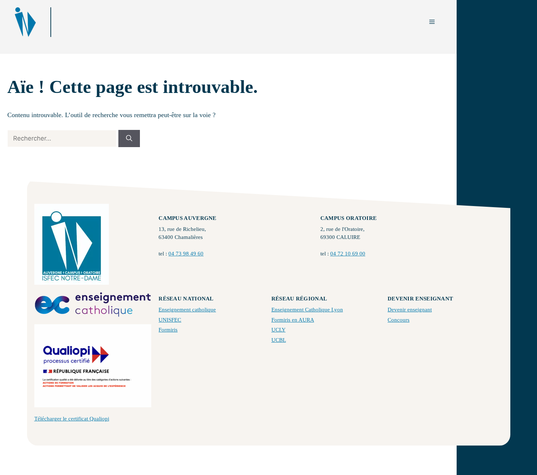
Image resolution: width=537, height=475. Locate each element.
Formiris (168, 330)
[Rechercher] (129, 138)
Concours (399, 320)
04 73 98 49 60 (185, 254)
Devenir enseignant (410, 310)
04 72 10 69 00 (347, 254)
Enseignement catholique (187, 310)
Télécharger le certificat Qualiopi (71, 419)
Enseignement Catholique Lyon (307, 310)
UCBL (278, 340)
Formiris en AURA (292, 320)
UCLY (278, 330)
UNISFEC (170, 320)
